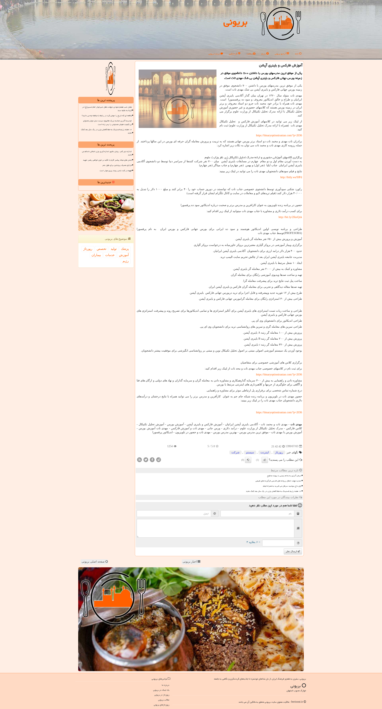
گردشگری (233, 54)
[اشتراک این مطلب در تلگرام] (158, 459)
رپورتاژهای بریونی (161, 705)
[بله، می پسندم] (265, 460)
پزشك (125, 248)
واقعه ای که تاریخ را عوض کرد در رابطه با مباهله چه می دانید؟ (107, 116)
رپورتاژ (279, 452)
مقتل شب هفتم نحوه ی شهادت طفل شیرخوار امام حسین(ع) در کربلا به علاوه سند (107, 108)
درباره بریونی (214, 54)
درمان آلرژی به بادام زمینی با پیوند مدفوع (284, 476)
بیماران (96, 255)
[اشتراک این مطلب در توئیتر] (146, 459)
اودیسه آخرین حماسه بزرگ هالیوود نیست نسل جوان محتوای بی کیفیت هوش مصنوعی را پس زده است (107, 122)
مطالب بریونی (163, 700)
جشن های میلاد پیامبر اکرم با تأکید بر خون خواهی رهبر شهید (107, 160)
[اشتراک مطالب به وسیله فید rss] (139, 459)
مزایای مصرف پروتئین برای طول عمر (117, 165)
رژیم (263, 54)
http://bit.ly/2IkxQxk (290, 217)
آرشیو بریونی (280, 54)
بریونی (235, 21)
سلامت (250, 54)
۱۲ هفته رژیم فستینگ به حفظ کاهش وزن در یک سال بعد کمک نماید (273, 491)
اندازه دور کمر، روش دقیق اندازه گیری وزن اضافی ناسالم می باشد (107, 153)
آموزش (124, 255)
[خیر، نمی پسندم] (248, 460)
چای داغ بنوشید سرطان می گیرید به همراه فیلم (282, 486)
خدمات (110, 255)
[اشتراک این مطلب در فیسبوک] (152, 459)
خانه (297, 54)
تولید (114, 248)
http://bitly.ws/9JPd (291, 177)
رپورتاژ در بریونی (161, 695)
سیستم (250, 452)
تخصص (101, 248)
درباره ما (165, 685)
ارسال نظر (291, 551)
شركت (235, 452)
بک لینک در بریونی (161, 690)
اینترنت (264, 452)
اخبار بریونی (190, 561)
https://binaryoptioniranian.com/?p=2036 (279, 135)
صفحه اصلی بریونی (93, 561)
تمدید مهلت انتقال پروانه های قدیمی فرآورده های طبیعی (278, 481)
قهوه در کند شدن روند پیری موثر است (116, 171)
